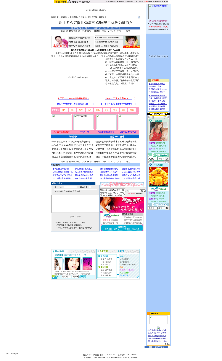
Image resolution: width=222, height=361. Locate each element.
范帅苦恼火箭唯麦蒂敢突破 (79, 38)
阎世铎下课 (92, 17)
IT (124, 1)
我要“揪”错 (87, 31)
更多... (167, 344)
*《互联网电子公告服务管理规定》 (69, 225)
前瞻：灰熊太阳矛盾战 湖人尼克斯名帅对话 (116, 156)
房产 (132, 1)
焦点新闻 (108, 229)
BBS (166, 1)
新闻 (107, 1)
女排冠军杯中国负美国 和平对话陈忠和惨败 (72, 153)
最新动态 (102, 17)
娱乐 (116, 1)
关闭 (127, 31)
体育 (112, 1)
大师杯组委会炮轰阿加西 (78, 42)
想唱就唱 (114, 220)
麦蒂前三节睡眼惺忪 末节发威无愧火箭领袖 (116, 145)
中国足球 (73, 17)
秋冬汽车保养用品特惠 (157, 336)
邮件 (157, 1)
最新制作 (106, 220)
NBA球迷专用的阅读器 (82, 50)
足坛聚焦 (82, 17)
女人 (137, 1)
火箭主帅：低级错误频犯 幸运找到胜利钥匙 (116, 149)
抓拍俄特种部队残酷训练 (158, 29)
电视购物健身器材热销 (157, 338)
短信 (141, 1)
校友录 (151, 1)
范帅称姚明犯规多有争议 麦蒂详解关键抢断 (116, 153)
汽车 (128, 1)
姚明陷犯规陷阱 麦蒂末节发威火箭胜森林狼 (116, 141)
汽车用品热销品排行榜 (157, 330)
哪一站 (115, 223)
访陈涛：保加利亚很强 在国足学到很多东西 (72, 149)
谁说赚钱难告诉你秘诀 (133, 217)
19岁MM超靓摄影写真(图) (158, 24)
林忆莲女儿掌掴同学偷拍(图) (106, 46)
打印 (119, 31)
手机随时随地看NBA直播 (107, 50)
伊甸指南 (126, 229)
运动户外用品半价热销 (157, 333)
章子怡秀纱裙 (113, 37)
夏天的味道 (107, 223)
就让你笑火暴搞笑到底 (133, 223)
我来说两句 (74, 31)
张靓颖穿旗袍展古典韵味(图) (106, 42)
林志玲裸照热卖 (101, 37)
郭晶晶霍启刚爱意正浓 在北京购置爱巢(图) (72, 156)
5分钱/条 (135, 193)
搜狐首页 (54, 17)
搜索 (161, 1)
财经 (121, 1)
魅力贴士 (117, 229)
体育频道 (64, 17)
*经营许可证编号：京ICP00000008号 (70, 222)
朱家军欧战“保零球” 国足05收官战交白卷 (71, 141)
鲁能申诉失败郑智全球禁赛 (79, 46)
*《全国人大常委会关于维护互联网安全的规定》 (74, 228)
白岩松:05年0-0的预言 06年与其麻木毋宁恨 (72, 145)
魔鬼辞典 (135, 229)
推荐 (97, 31)
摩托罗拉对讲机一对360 (157, 341)
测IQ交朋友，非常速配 (133, 220)
